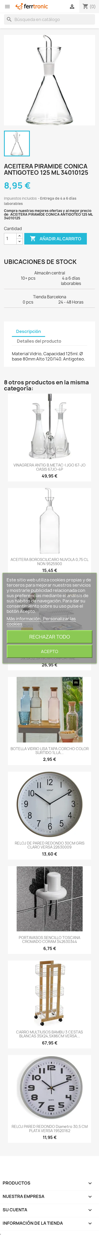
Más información (24, 618)
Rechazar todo (49, 636)
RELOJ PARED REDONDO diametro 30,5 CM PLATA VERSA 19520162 (50, 1128)
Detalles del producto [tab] (39, 341)
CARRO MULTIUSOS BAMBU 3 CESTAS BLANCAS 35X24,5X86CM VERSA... (49, 1034)
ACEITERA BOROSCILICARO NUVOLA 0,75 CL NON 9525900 (49, 561)
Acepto (49, 651)
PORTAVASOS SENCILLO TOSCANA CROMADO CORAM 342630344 (49, 939)
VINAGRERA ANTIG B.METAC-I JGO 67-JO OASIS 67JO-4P (49, 467)
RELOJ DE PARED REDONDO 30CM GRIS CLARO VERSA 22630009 (49, 845)
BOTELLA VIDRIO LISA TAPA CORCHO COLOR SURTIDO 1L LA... (50, 750)
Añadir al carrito (55, 238)
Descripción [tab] (28, 331)
